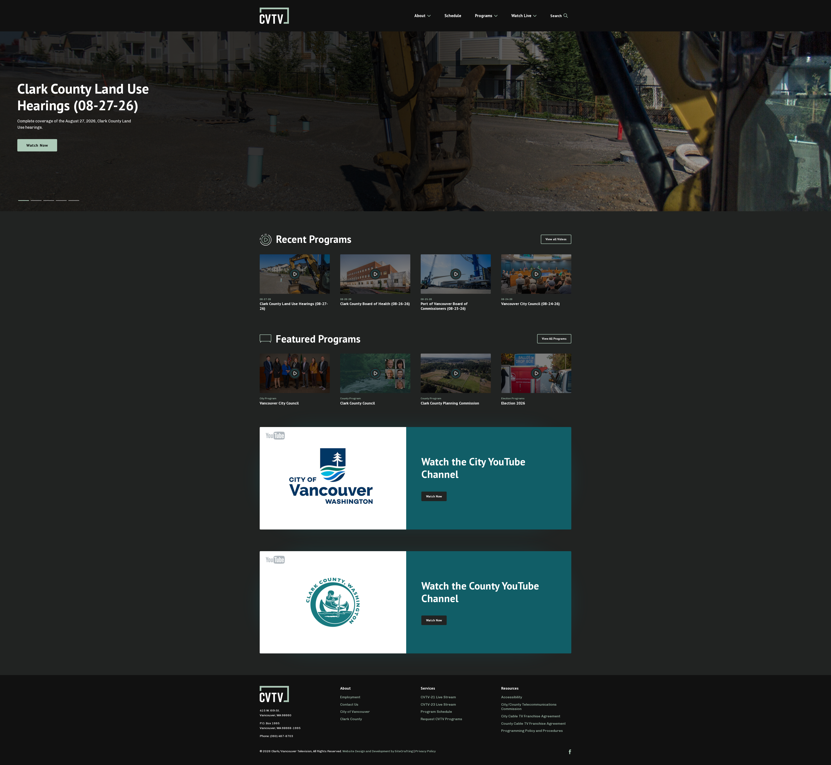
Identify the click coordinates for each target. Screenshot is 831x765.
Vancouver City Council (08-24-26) (530, 303)
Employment (350, 697)
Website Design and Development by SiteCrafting (377, 751)
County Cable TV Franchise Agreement (533, 723)
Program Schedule (436, 712)
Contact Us (349, 704)
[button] (23, 200)
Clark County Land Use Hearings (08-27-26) (294, 306)
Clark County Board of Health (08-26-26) (375, 303)
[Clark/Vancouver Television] (274, 16)
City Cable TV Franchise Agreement (530, 716)
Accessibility (511, 697)
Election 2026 (513, 403)
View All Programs (554, 339)
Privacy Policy (425, 751)
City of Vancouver (355, 712)
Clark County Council (357, 403)
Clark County (351, 719)
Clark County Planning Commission (450, 403)
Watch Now (37, 145)
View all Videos (556, 239)
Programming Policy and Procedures (532, 731)
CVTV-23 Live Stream (438, 704)
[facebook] (570, 751)
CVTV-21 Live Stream (438, 697)
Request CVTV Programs (441, 719)
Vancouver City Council (279, 403)
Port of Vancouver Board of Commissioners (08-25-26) (444, 306)
